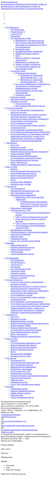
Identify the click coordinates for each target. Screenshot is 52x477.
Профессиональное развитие (27, 54)
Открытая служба (18, 71)
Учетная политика (23, 104)
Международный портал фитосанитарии (18, 425)
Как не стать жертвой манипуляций (25, 241)
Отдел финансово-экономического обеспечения (30, 132)
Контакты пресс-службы (21, 184)
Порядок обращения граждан (23, 247)
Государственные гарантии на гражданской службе (27, 68)
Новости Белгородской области (24, 175)
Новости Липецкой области (22, 178)
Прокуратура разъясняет (21, 234)
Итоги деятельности (19, 162)
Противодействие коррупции (23, 99)
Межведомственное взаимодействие (26, 165)
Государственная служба (21, 38)
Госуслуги (15, 145)
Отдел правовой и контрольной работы (27, 130)
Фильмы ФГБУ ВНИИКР (21, 182)
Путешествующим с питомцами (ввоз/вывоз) (29, 232)
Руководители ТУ (18, 32)
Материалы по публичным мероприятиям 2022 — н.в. (31, 76)
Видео (13, 180)
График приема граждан (21, 250)
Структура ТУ (16, 34)
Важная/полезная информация (23, 195)
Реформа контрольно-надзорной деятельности (30, 152)
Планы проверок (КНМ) (21, 154)
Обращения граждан (19, 239)
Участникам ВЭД (18, 189)
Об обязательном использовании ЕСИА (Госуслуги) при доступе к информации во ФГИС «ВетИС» (34, 204)
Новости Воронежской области (24, 173)
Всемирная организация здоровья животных (19, 430)
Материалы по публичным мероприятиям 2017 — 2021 (31, 81)
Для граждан (11, 186)
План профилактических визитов (24, 160)
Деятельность (11, 143)
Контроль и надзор (18, 147)
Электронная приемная (10, 415)
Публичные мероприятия (25, 73)
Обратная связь (17, 236)
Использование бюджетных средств (30, 106)
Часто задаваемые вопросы (22, 193)
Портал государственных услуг (14, 421)
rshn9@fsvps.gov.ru (8, 417)
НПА (17, 56)
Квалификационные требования (28, 51)
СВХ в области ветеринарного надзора (31, 217)
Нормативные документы (21, 230)
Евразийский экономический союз (25, 191)
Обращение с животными (21, 208)
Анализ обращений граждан (22, 254)
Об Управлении (12, 27)
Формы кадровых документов (27, 64)
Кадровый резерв (22, 49)
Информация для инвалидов (27, 62)
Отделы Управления (14, 108)
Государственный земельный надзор (26, 171)
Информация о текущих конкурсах (29, 40)
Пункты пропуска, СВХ (21, 210)
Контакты (10, 243)
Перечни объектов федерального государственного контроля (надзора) (26, 157)
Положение (15, 36)
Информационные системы (22, 149)
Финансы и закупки (19, 101)
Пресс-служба (11, 167)
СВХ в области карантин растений (29, 223)
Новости (14, 169)
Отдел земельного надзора (21, 123)
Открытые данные (23, 95)
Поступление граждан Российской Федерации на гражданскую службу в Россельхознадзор (31, 45)
